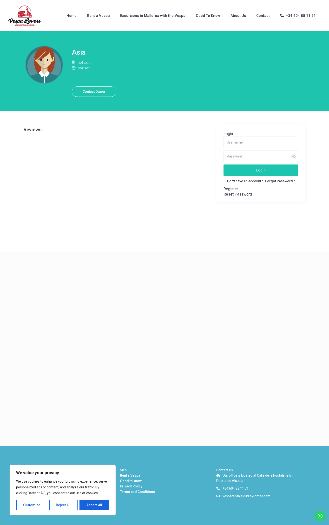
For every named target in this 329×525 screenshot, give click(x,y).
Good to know (131, 481)
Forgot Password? (280, 181)
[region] (63, 490)
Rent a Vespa (98, 15)
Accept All (94, 505)
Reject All (63, 505)
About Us (238, 15)
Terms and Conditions (137, 492)
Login (261, 170)
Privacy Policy (131, 486)
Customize (31, 505)
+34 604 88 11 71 (301, 15)
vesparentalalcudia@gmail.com (246, 496)
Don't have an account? (245, 181)
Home (71, 15)
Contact (263, 15)
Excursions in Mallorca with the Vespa (152, 15)
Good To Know (208, 15)
